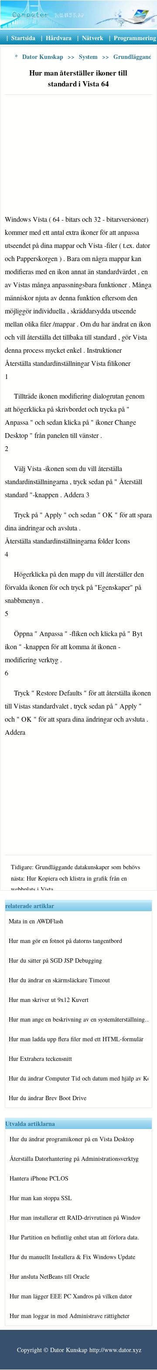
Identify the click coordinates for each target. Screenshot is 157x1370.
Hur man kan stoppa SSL (41, 1198)
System (88, 56)
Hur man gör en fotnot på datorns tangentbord (65, 940)
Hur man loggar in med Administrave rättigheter (70, 1315)
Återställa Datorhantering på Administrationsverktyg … (75, 1158)
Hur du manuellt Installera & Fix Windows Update (72, 1257)
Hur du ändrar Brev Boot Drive (47, 1098)
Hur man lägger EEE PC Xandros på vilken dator (71, 1296)
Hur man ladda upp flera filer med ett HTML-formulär (76, 1039)
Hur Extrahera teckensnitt (40, 1058)
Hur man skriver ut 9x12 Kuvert (49, 999)
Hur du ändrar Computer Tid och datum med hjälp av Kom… (78, 1078)
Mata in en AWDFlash (36, 921)
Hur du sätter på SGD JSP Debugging (55, 960)
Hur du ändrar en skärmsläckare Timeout (59, 980)
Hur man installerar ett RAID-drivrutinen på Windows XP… (75, 1217)
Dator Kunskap (42, 56)
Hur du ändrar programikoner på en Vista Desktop (72, 1139)
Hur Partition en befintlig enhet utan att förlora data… (75, 1237)
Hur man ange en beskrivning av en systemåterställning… (78, 1019)
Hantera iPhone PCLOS (39, 1178)
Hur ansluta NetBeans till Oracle (49, 1276)
